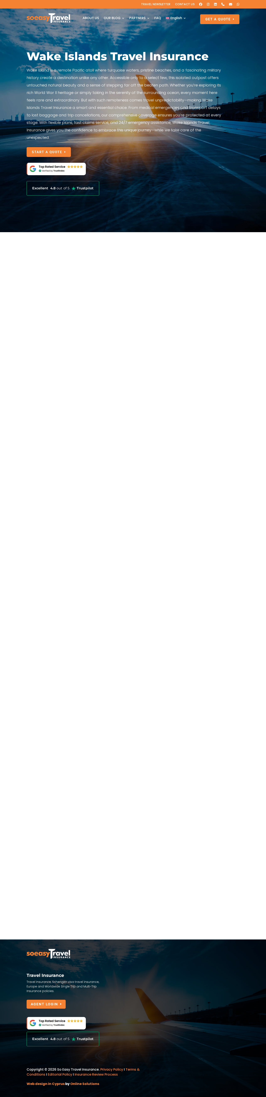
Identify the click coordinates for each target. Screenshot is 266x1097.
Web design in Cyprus (46, 1083)
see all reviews (131, 696)
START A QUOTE (47, 152)
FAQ (157, 18)
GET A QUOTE (218, 19)
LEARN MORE (44, 398)
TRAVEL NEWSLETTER (155, 4)
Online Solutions (84, 1083)
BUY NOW (40, 530)
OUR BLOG (112, 18)
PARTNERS (137, 18)
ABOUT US (91, 18)
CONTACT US (185, 4)
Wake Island (43, 829)
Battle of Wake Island (53, 746)
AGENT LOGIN (44, 1004)
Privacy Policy (111, 1069)
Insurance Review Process (96, 1074)
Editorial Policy (60, 1074)
